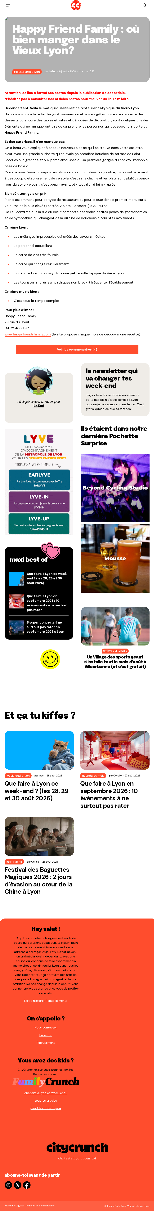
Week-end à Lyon (18, 776)
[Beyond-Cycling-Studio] (115, 488)
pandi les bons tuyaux (45, 1108)
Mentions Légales (14, 1205)
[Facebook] (27, 1185)
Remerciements (56, 1001)
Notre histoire (34, 1001)
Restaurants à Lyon (27, 72)
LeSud (39, 406)
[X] (17, 1185)
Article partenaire (115, 651)
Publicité (45, 1035)
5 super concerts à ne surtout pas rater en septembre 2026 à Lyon (45, 627)
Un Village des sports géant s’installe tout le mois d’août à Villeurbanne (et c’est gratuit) (115, 662)
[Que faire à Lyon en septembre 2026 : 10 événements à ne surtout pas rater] (115, 750)
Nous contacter (46, 1027)
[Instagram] (8, 1185)
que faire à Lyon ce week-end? (45, 1093)
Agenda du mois (93, 776)
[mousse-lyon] (115, 558)
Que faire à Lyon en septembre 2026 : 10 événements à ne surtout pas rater (109, 794)
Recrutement (46, 1043)
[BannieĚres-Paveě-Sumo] (39, 482)
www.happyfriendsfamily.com (28, 334)
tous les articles (46, 1101)
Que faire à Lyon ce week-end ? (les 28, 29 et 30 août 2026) (47, 578)
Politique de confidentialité (40, 1205)
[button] (8, 5)
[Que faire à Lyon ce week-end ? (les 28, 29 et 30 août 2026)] (39, 750)
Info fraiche (14, 862)
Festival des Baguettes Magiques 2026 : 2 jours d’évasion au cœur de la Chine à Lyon (38, 880)
